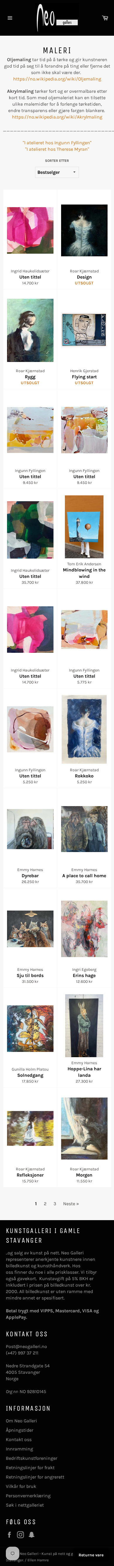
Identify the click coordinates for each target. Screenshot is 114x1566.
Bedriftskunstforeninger (31, 1458)
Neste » (71, 1203)
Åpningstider (19, 1430)
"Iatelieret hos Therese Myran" (57, 149)
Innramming (19, 1449)
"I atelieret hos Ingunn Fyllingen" (57, 142)
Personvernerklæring (28, 1495)
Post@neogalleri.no (26, 1346)
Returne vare (91, 1555)
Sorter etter (57, 161)
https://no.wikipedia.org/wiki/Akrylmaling (57, 117)
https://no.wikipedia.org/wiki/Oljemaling (57, 79)
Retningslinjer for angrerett (35, 1477)
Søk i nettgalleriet (25, 1505)
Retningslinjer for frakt (30, 1467)
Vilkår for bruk (21, 1486)
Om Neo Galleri (21, 1421)
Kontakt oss (19, 1439)
